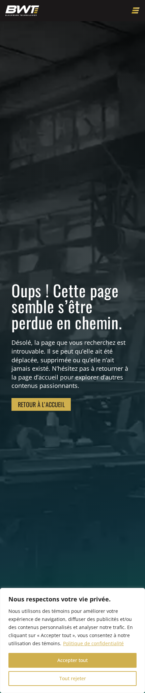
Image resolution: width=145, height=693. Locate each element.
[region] (72, 640)
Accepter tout (72, 660)
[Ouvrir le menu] (136, 10)
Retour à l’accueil (41, 404)
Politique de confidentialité (93, 643)
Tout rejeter (72, 678)
